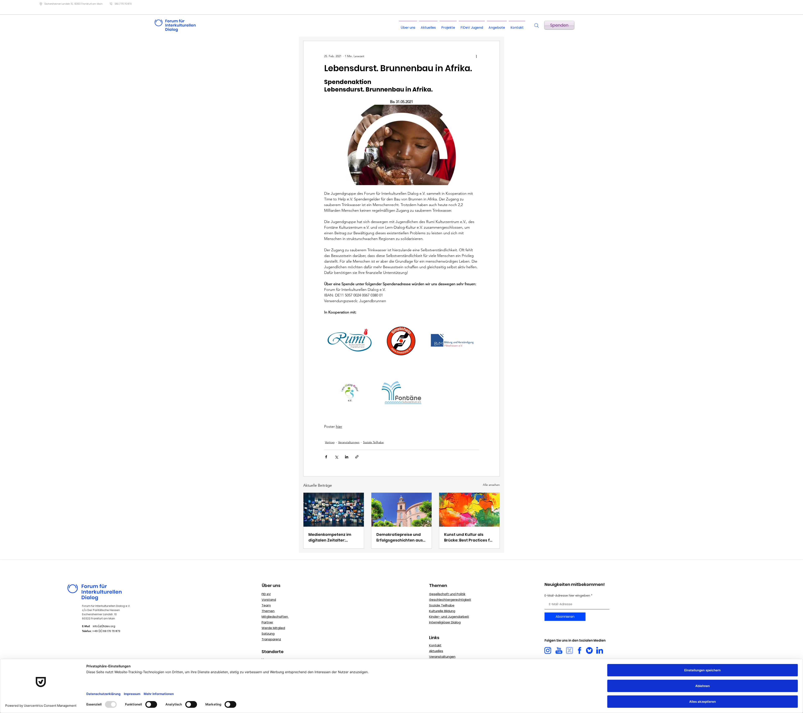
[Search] (536, 25)
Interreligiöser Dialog (445, 622)
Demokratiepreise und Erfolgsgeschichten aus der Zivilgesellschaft (399, 537)
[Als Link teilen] (357, 457)
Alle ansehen (491, 485)
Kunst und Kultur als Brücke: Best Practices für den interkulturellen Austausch (469, 537)
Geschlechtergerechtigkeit (450, 599)
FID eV (266, 594)
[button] (497, 25)
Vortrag (330, 442)
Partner (267, 622)
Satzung (268, 633)
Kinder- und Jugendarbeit (449, 616)
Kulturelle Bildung (442, 611)
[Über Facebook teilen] (326, 457)
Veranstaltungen (348, 442)
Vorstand (269, 599)
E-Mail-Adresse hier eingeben (567, 595)
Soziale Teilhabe (373, 442)
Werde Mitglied (273, 628)
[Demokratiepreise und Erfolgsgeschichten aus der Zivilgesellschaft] (401, 510)
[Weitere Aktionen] (476, 56)
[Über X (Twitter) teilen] (336, 457)
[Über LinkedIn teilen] (347, 457)
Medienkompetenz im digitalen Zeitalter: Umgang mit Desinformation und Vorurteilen (329, 537)
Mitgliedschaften (275, 616)
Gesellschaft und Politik (447, 594)
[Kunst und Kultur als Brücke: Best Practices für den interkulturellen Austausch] (469, 510)
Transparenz (271, 639)
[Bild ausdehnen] (349, 340)
